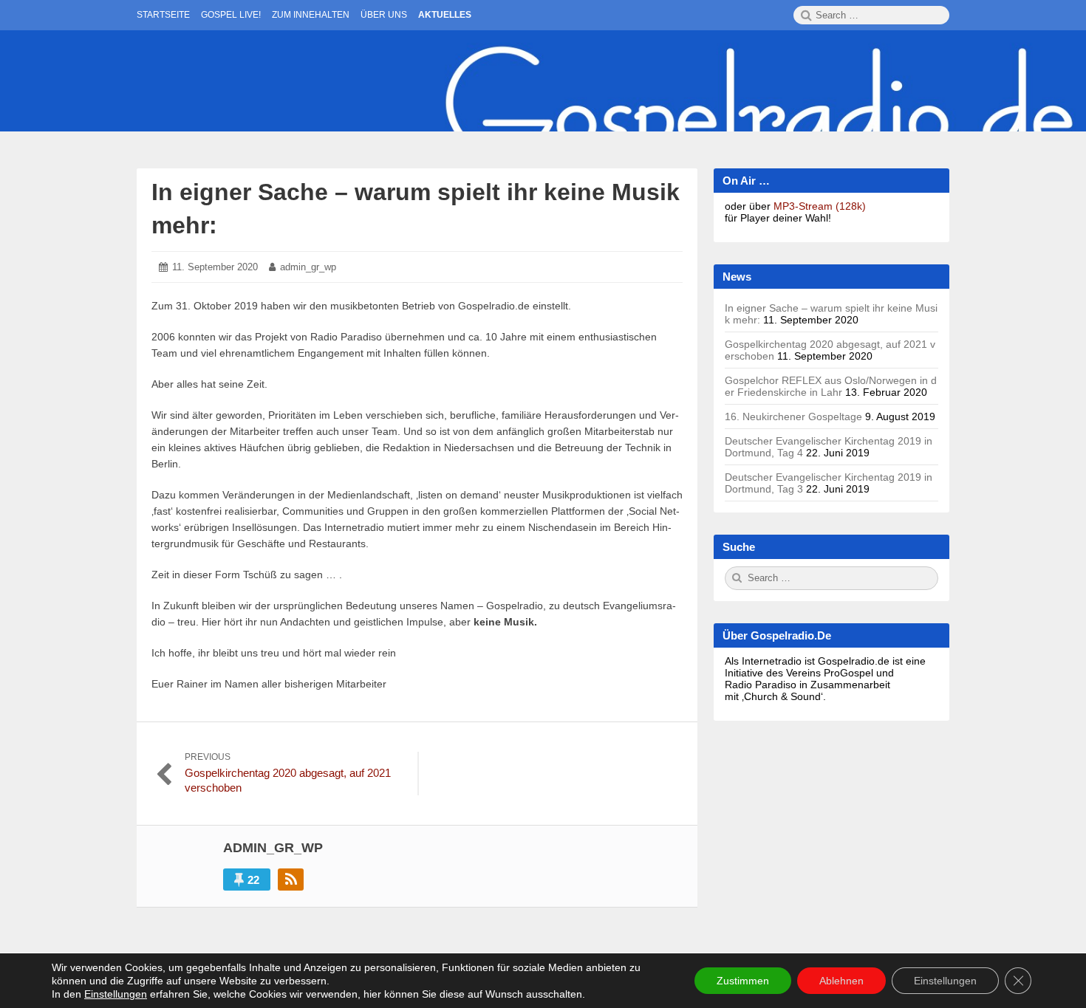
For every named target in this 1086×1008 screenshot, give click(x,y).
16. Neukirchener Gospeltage (793, 416)
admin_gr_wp (308, 266)
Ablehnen (841, 981)
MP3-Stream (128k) (819, 206)
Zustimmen (743, 981)
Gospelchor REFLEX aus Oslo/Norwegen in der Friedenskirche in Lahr (831, 386)
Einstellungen (115, 994)
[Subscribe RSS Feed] (291, 879)
